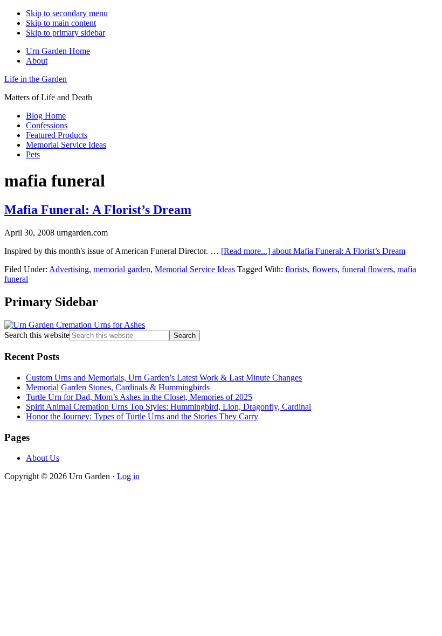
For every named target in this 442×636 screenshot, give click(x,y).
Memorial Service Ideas (195, 269)
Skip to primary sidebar (65, 32)
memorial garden (121, 269)
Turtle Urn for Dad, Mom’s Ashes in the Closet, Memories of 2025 (139, 397)
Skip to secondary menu (67, 13)
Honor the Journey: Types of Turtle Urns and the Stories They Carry (142, 416)
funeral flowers (367, 269)
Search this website (37, 335)
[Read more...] (313, 250)
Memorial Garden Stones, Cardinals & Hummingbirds (118, 387)
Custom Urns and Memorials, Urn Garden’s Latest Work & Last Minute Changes (164, 377)
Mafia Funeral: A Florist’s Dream (97, 210)
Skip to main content (61, 22)
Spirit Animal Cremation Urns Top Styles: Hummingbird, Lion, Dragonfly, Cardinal (168, 406)
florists (296, 269)
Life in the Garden (35, 79)
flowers (324, 269)
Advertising (69, 269)
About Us (42, 457)
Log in (128, 476)
